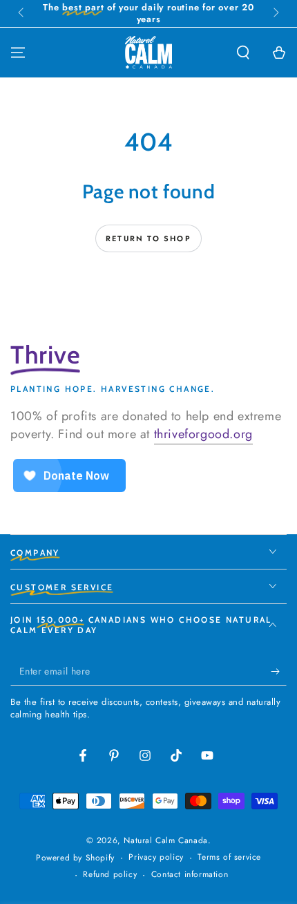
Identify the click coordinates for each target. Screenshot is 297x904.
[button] (243, 52)
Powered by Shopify (75, 858)
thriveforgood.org (203, 434)
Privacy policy (155, 857)
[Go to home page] (148, 52)
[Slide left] (22, 13)
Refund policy (110, 875)
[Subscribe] (279, 672)
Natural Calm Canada (165, 840)
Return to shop (148, 238)
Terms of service (229, 857)
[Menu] (18, 52)
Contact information (189, 875)
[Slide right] (275, 13)
